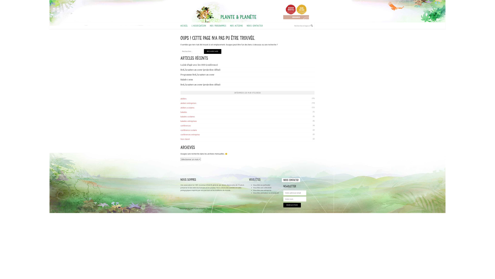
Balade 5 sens (186, 79)
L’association (199, 25)
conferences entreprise (190, 134)
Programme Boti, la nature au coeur (197, 74)
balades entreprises (188, 121)
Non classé (185, 139)
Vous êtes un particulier (261, 185)
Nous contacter (255, 25)
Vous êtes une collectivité (262, 188)
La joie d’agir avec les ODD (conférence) (199, 64)
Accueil (184, 25)
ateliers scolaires (187, 107)
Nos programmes (218, 25)
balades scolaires (187, 116)
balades (183, 112)
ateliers (183, 98)
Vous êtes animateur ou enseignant (266, 193)
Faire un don (301, 9)
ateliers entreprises (188, 103)
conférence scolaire (188, 130)
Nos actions (236, 25)
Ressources (296, 17)
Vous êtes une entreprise (262, 190)
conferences (185, 125)
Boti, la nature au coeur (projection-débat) (200, 69)
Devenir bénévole (291, 9)
